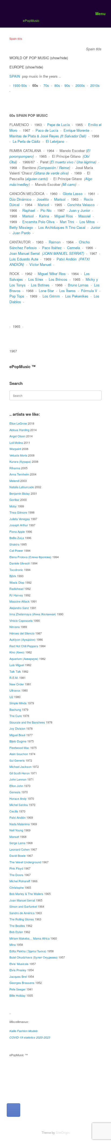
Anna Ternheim (19, 474)
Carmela (73, 247)
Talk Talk (15, 671)
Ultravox (14, 690)
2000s (80, 85)
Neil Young (16, 830)
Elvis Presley (17, 970)
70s (46, 85)
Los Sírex (35, 279)
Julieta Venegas (19, 519)
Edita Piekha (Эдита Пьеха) (27, 951)
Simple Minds (18, 703)
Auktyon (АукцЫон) (22, 639)
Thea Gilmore (18, 512)
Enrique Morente (76, 130)
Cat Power (16, 550)
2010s (95, 85)
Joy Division (17, 728)
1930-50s (20, 85)
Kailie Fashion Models (23, 1031)
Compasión (47, 167)
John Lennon (17, 779)
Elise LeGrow (18, 423)
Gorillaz (14, 499)
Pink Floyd (16, 868)
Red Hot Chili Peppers (23, 646)
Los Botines (40, 285)
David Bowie (17, 855)
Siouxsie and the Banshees (27, 722)
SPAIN (14, 76)
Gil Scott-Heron (19, 773)
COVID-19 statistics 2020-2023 (29, 1037)
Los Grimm (51, 296)
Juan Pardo (21, 232)
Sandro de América (21, 913)
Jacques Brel (18, 976)
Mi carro (69, 184)
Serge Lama (17, 843)
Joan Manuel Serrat (24, 253)
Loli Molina (16, 442)
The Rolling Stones (21, 919)
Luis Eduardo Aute (23, 259)
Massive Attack (19, 601)
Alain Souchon (18, 754)
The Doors (16, 875)
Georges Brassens (21, 982)
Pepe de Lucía (58, 124)
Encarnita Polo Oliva (38, 221)
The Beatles (17, 925)
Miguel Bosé (17, 735)
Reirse (64, 167)
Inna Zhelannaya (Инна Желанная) (32, 614)
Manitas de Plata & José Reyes (47, 135)
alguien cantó (36, 178)
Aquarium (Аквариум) (23, 658)
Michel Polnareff (19, 881)
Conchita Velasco (81, 204)
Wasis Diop (16, 582)
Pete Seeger (17, 989)
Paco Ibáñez (52, 247)
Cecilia (13, 811)
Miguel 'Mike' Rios (52, 273)
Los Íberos (67, 290)
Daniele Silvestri (19, 563)
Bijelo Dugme (17, 741)
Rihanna (14, 468)
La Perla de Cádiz (26, 141)
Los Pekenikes (76, 296)
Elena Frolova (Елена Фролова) (30, 557)
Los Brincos (58, 279)
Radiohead (16, 588)
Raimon (55, 242)
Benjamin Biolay (19, 493)
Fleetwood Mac (19, 747)
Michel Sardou (18, 804)
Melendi (14, 480)
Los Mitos (87, 221)
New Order (16, 684)
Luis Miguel (16, 665)
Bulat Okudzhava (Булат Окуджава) (33, 957)
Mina (12, 944)
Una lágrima (86, 161)
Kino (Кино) (17, 652)
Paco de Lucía (47, 130)
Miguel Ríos (63, 216)
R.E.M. (13, 677)
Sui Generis (17, 760)
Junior (95, 227)
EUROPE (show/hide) (26, 67)
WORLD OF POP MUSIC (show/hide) (38, 57)
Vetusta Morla (18, 455)
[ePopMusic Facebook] (13, 1110)
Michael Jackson (20, 766)
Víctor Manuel (40, 264)
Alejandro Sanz (19, 608)
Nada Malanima (19, 824)
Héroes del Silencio (21, 633)
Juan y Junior (79, 210)
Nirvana (14, 627)
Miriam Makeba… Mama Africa (29, 938)
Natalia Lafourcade (21, 487)
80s (57, 85)
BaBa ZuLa (16, 538)
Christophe (16, 887)
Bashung (15, 709)
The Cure (15, 715)
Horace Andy (18, 798)
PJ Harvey (16, 595)
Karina (44, 216)
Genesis (14, 792)
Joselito (43, 199)
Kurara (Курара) (20, 461)
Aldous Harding (19, 430)
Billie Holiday (17, 995)
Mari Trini (67, 221)
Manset (14, 836)
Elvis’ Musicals (19, 964)
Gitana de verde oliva (51, 173)
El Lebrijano (55, 141)
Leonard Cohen (19, 849)
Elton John (16, 786)
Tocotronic (16, 569)
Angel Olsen (17, 436)
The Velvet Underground (25, 862)
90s (67, 85)
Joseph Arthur (18, 525)
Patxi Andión (67, 259)
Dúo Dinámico (20, 199)
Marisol (59, 199)
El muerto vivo (62, 161)
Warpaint (15, 449)
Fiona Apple (17, 531)
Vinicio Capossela (21, 620)
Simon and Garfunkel (23, 906)
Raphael (28, 210)
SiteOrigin (63, 1132)
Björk (12, 576)
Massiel (84, 216)
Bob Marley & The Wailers (26, 893)
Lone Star (46, 290)
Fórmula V (89, 290)
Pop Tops (16, 296)
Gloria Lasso (72, 193)
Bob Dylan (16, 932)
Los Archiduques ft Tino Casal (61, 227)
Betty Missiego (21, 227)
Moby (13, 506)
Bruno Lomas (78, 285)
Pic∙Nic (46, 210)
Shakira (14, 544)
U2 (11, 697)
